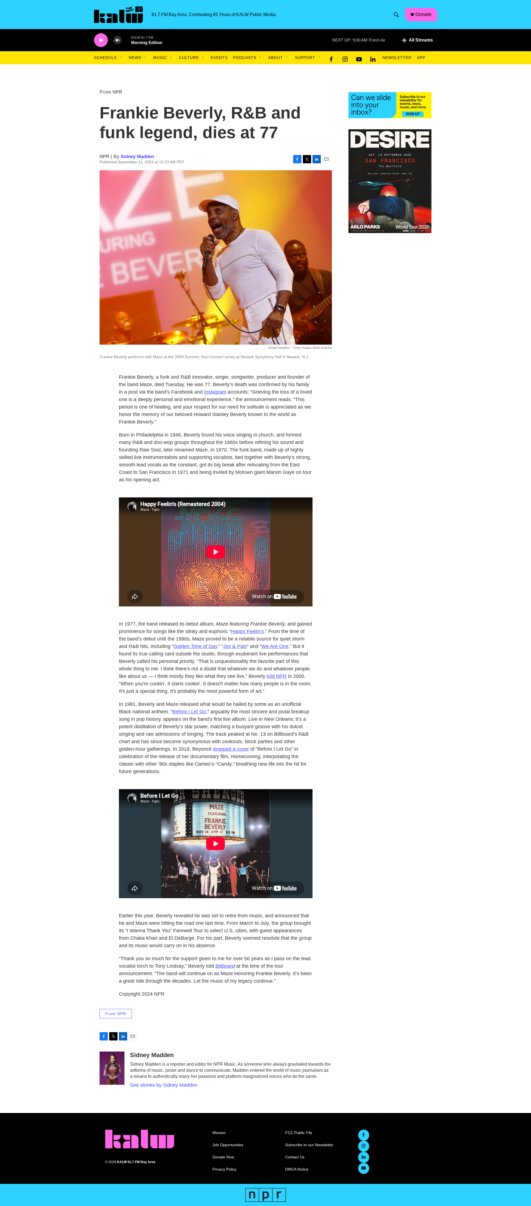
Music (160, 57)
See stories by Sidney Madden (163, 1085)
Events (219, 57)
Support (305, 57)
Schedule (105, 57)
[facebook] (331, 58)
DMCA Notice (296, 1169)
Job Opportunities (227, 1145)
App (421, 57)
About (275, 57)
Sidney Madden (137, 156)
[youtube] (359, 58)
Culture (189, 57)
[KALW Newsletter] (389, 105)
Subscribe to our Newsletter (309, 1145)
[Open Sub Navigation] (121, 57)
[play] (101, 40)
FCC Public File (298, 1133)
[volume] (117, 40)
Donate (423, 14)
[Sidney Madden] (112, 1068)
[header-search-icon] (396, 14)
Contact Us (294, 1157)
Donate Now (223, 1157)
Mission (219, 1133)
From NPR (111, 92)
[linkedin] (373, 58)
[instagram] (345, 58)
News (135, 57)
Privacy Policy (224, 1169)
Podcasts (244, 57)
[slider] (126, 40)
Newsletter (397, 57)
